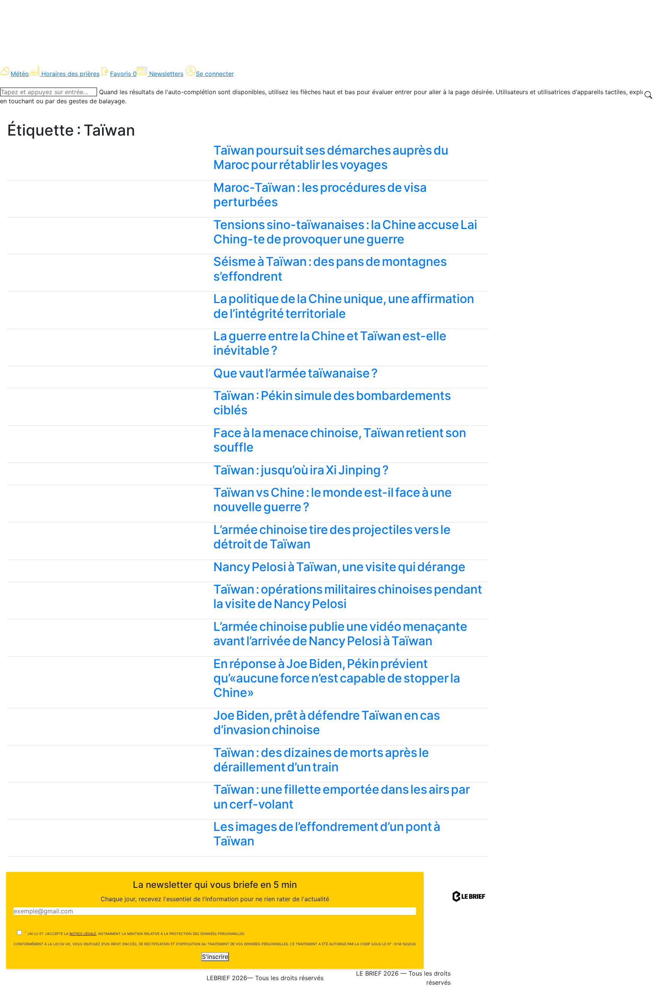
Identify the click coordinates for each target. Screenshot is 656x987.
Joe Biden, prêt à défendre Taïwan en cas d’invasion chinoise (326, 722)
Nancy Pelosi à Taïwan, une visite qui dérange (339, 566)
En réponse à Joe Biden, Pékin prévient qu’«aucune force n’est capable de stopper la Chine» (336, 678)
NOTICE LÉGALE (82, 934)
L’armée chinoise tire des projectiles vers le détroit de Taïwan (332, 536)
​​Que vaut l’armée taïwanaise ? (295, 373)
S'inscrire (215, 956)
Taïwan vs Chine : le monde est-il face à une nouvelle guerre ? (332, 499)
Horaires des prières (70, 73)
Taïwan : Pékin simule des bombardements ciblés (332, 402)
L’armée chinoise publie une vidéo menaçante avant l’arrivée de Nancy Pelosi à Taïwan (340, 633)
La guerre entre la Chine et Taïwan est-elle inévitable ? (329, 343)
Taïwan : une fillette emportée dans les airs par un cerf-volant (341, 796)
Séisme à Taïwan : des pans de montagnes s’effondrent (330, 268)
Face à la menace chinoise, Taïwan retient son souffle (339, 440)
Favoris (123, 73)
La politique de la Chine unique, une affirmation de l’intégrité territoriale (343, 306)
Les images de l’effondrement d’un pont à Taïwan (326, 833)
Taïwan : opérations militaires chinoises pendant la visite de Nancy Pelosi (347, 596)
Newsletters (166, 73)
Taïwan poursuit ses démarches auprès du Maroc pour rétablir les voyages (330, 157)
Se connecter (215, 73)
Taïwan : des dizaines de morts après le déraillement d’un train (321, 759)
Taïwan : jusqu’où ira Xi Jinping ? (301, 470)
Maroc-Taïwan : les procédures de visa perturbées (320, 194)
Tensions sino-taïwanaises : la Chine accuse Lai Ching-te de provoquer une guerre (345, 231)
